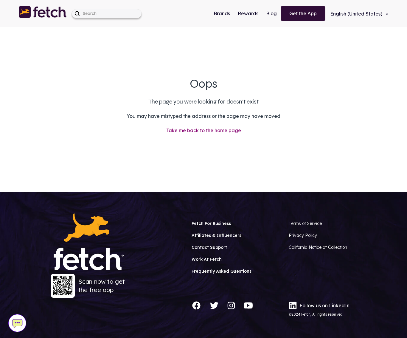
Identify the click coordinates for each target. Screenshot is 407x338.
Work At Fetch (207, 259)
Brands (222, 13)
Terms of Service (305, 223)
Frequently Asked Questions (221, 271)
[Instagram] (231, 305)
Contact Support (209, 247)
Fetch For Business (211, 223)
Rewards (248, 13)
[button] (43, 13)
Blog (271, 13)
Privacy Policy (303, 235)
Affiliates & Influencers (216, 235)
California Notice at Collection (318, 247)
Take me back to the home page (203, 130)
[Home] (43, 13)
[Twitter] (214, 305)
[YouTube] (248, 305)
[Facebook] (196, 305)
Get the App (303, 13)
